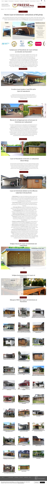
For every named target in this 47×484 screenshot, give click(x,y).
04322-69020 (41, 28)
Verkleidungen (14, 216)
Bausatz (33, 236)
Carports (2, 9)
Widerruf (36, 479)
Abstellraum (28, 222)
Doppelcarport (12, 127)
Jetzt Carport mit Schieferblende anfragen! (36, 19)
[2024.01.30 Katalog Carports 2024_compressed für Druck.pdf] (7, 31)
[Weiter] (44, 258)
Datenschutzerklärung (21, 482)
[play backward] (2, 44)
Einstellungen (37, 482)
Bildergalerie (26, 19)
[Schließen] (45, 482)
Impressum (36, 476)
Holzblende (24, 18)
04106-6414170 (40, 35)
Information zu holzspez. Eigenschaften (40, 478)
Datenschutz (36, 477)
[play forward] (45, 44)
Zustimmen (42, 482)
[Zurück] (2, 258)
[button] (6, 43)
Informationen (17, 65)
